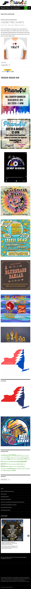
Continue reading (11, 537)
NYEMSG (11, 461)
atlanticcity (19, 455)
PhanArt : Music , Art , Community (10, 8)
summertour (11, 468)
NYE (2, 461)
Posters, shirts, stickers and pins (9, 19)
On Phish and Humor (5, 510)
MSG (26, 459)
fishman (27, 457)
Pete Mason (11, 25)
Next (28, 536)
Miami (15, 459)
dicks (8, 457)
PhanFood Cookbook (6, 499)
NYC (29, 459)
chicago (5, 457)
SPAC (7, 466)
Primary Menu (29, 8)
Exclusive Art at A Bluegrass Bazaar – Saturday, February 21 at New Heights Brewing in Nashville (10, 531)
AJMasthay (5, 455)
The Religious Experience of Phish (8, 504)
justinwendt (5, 77)
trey (18, 77)
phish (15, 461)
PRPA (8, 464)
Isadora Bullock (4, 459)
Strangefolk (4, 494)
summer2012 (4, 468)
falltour (23, 457)
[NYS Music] (15, 398)
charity (2, 457)
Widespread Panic (5, 496)
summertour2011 (20, 468)
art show (12, 455)
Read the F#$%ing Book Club (7, 491)
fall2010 (15, 457)
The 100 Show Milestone (6, 507)
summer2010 (12, 77)
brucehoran (27, 455)
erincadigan (12, 457)
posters (4, 464)
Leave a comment (21, 25)
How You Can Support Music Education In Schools (12, 502)
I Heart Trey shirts (12, 22)
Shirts (3, 466)
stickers (11, 466)
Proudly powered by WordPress (7, 587)
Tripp (4, 470)
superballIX (27, 468)
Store (2, 488)
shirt (24, 464)
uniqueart (8, 470)
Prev (2, 536)
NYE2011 (6, 461)
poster (24, 461)
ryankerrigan (19, 464)
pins (19, 461)
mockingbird (20, 459)
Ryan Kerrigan (12, 464)
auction (23, 455)
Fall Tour (19, 457)
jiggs (8, 459)
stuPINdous (15, 466)
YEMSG (13, 470)
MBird (12, 459)
